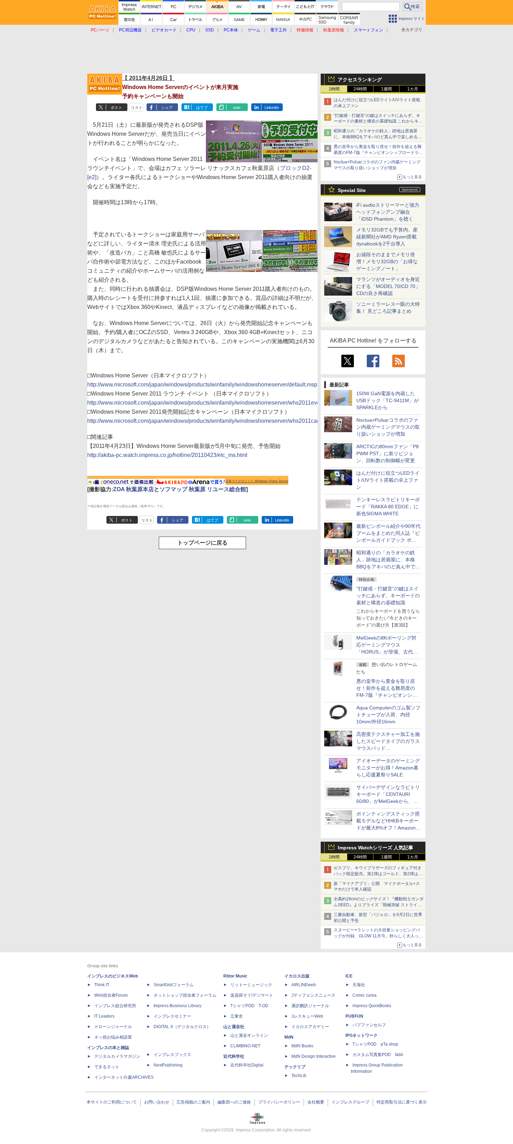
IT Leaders (104, 1016)
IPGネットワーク (361, 1035)
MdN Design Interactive (313, 1056)
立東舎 (236, 1016)
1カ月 (412, 89)
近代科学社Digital (246, 1065)
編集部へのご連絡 (234, 1102)
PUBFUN (354, 1016)
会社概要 (315, 1102)
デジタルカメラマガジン (117, 1056)
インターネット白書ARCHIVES (124, 1077)
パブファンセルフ (369, 1025)
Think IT (101, 984)
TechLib (298, 1075)
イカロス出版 (297, 976)
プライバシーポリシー (279, 1102)
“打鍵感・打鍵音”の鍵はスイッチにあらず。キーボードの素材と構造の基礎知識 (388, 595)
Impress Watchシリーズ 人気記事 (375, 847)
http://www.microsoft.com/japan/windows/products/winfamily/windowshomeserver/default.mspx (203, 385)
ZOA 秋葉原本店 (133, 489)
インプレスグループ (350, 1102)
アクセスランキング (360, 79)
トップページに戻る (202, 543)
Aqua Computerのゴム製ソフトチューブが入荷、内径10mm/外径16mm (388, 714)
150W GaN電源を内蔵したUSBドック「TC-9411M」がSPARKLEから (387, 400)
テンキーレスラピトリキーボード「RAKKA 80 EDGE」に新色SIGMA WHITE (388, 506)
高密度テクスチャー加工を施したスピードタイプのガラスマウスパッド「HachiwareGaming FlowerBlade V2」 (388, 748)
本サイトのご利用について (112, 1102)
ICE (348, 976)
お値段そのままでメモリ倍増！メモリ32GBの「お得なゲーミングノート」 (387, 261)
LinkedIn (272, 107)
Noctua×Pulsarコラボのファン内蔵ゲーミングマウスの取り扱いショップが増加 (388, 427)
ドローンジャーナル (113, 1026)
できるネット (106, 1066)
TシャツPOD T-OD (249, 1005)
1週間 (386, 89)
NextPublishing (168, 1065)
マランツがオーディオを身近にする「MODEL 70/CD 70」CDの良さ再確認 (388, 286)
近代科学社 (233, 1056)
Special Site (352, 190)
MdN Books (302, 1045)
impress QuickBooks (371, 1005)
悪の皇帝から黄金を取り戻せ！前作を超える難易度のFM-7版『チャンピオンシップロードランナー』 (378, 152)
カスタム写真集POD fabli (377, 1054)
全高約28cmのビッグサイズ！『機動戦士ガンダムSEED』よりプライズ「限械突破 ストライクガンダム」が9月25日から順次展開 (379, 904)
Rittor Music (235, 976)
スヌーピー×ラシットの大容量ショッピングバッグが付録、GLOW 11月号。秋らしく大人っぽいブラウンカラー (378, 936)
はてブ (202, 107)
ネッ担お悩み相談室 (113, 1037)
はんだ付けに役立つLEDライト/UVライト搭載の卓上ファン (387, 480)
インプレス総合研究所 (115, 1005)
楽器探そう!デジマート (251, 995)
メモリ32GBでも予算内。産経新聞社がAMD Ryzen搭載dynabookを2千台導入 (387, 236)
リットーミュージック (251, 984)
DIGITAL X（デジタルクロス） (182, 1026)
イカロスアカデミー (310, 1026)
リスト (136, 107)
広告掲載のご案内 (193, 1102)
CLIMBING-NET (245, 1045)
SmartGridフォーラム (174, 984)
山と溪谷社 (233, 1026)
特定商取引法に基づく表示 (402, 1102)
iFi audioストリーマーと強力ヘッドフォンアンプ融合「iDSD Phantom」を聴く (387, 212)
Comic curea (364, 995)
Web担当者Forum (111, 995)
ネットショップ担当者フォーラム (185, 995)
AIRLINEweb (303, 984)
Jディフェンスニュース (313, 995)
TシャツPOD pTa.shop (375, 1044)
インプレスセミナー (172, 1016)
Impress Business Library (177, 1005)
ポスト (116, 107)
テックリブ (294, 1066)
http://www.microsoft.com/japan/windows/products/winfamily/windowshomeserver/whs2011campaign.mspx (218, 421)
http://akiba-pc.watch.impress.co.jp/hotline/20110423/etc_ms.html (167, 455)
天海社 (358, 984)
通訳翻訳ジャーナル (310, 1005)
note (236, 107)
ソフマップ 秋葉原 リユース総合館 (202, 489)
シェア (167, 107)
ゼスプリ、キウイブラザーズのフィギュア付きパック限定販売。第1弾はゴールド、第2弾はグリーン (378, 873)
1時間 (334, 89)
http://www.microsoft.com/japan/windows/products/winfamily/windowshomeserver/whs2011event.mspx (213, 403)
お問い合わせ (156, 1102)
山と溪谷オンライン (249, 1035)
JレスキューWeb (307, 1016)
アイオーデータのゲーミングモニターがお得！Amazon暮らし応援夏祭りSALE (388, 767)
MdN (288, 1037)
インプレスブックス (172, 1054)
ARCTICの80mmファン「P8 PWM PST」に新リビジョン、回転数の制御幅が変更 (387, 453)
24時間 (360, 89)
